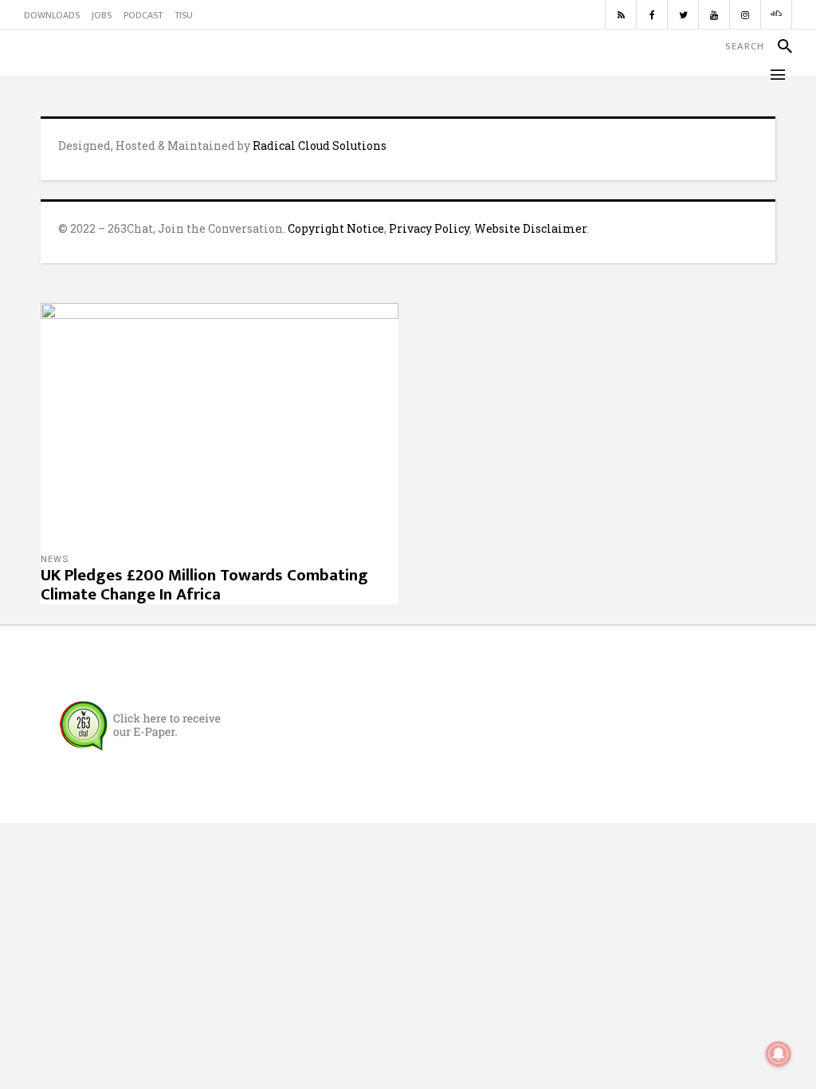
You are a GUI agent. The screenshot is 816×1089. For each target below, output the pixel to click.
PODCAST (143, 15)
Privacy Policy (429, 228)
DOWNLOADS (52, 15)
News (55, 559)
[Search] (778, 46)
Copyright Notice (336, 228)
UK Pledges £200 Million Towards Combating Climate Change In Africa (204, 584)
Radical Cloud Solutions (319, 145)
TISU (184, 15)
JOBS (102, 15)
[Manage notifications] (778, 1054)
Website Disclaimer (530, 228)
